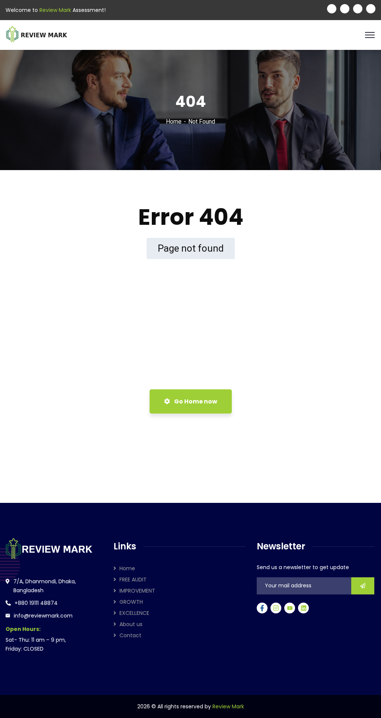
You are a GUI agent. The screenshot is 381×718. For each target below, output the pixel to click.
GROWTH (131, 602)
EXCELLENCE (134, 613)
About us (131, 624)
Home (174, 121)
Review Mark (228, 706)
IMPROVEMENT (137, 590)
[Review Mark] (37, 34)
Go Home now (195, 401)
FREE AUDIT (133, 579)
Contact (130, 635)
